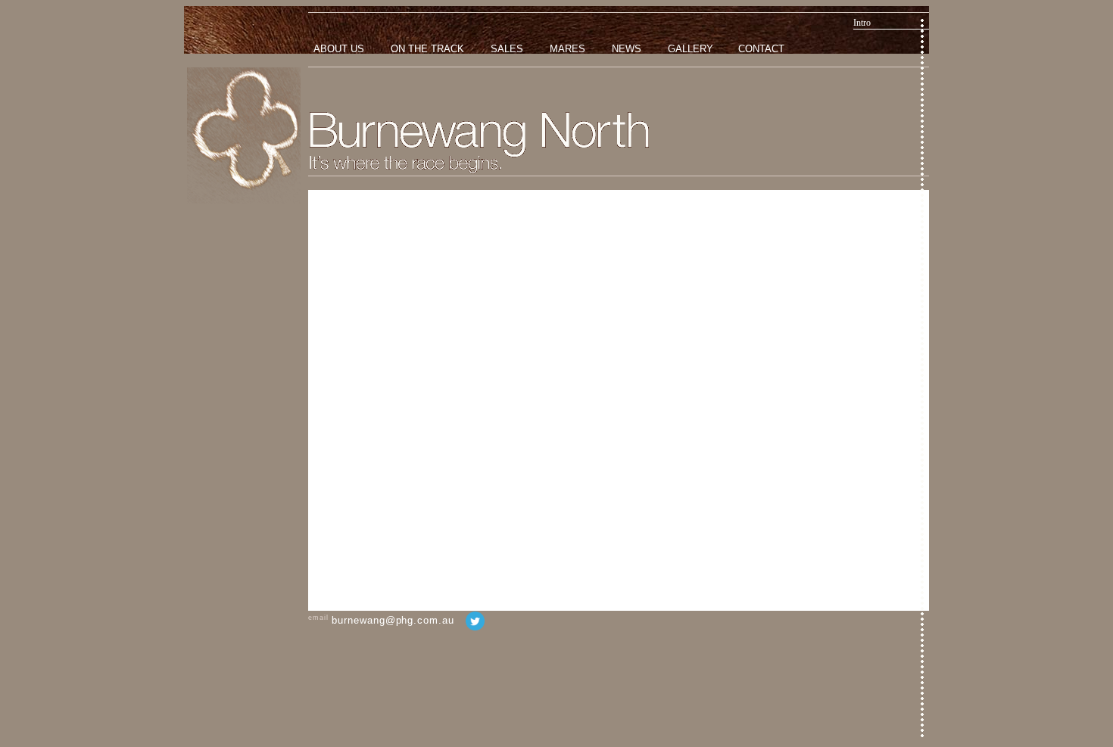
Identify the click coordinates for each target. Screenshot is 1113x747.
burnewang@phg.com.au (393, 620)
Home (244, 135)
